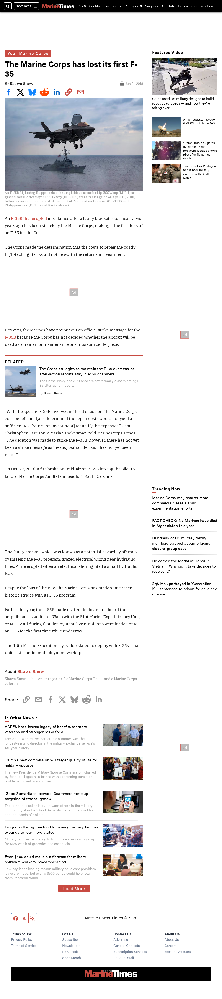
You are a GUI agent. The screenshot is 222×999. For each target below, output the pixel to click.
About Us (172, 939)
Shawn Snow (21, 83)
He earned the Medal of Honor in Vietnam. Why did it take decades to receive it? (184, 566)
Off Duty (168, 6)
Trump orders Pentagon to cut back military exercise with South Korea (199, 172)
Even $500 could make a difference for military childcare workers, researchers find (45, 859)
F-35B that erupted (29, 218)
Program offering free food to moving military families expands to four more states (51, 829)
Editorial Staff (123, 957)
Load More (74, 888)
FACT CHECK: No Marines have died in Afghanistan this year (184, 522)
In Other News (19, 717)
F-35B (10, 337)
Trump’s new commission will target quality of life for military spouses (51, 762)
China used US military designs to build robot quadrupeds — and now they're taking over (183, 103)
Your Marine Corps (28, 53)
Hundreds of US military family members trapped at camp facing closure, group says (181, 543)
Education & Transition (195, 6)
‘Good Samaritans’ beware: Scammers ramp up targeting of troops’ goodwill (46, 795)
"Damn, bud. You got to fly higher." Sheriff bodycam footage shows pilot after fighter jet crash (200, 150)
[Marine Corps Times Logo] (58, 6)
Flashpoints (112, 6)
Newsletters (71, 945)
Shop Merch (71, 957)
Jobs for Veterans (178, 951)
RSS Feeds (70, 951)
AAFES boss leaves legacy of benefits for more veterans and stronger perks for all (46, 729)
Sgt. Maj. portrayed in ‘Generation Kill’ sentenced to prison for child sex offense (184, 589)
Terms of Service (23, 945)
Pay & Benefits (88, 6)
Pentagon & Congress (141, 6)
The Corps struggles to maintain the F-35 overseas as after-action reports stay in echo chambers (86, 371)
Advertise (120, 939)
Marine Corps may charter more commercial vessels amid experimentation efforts (180, 503)
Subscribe (70, 939)
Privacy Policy (22, 939)
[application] (184, 76)
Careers (170, 945)
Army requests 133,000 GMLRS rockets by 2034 (200, 121)
